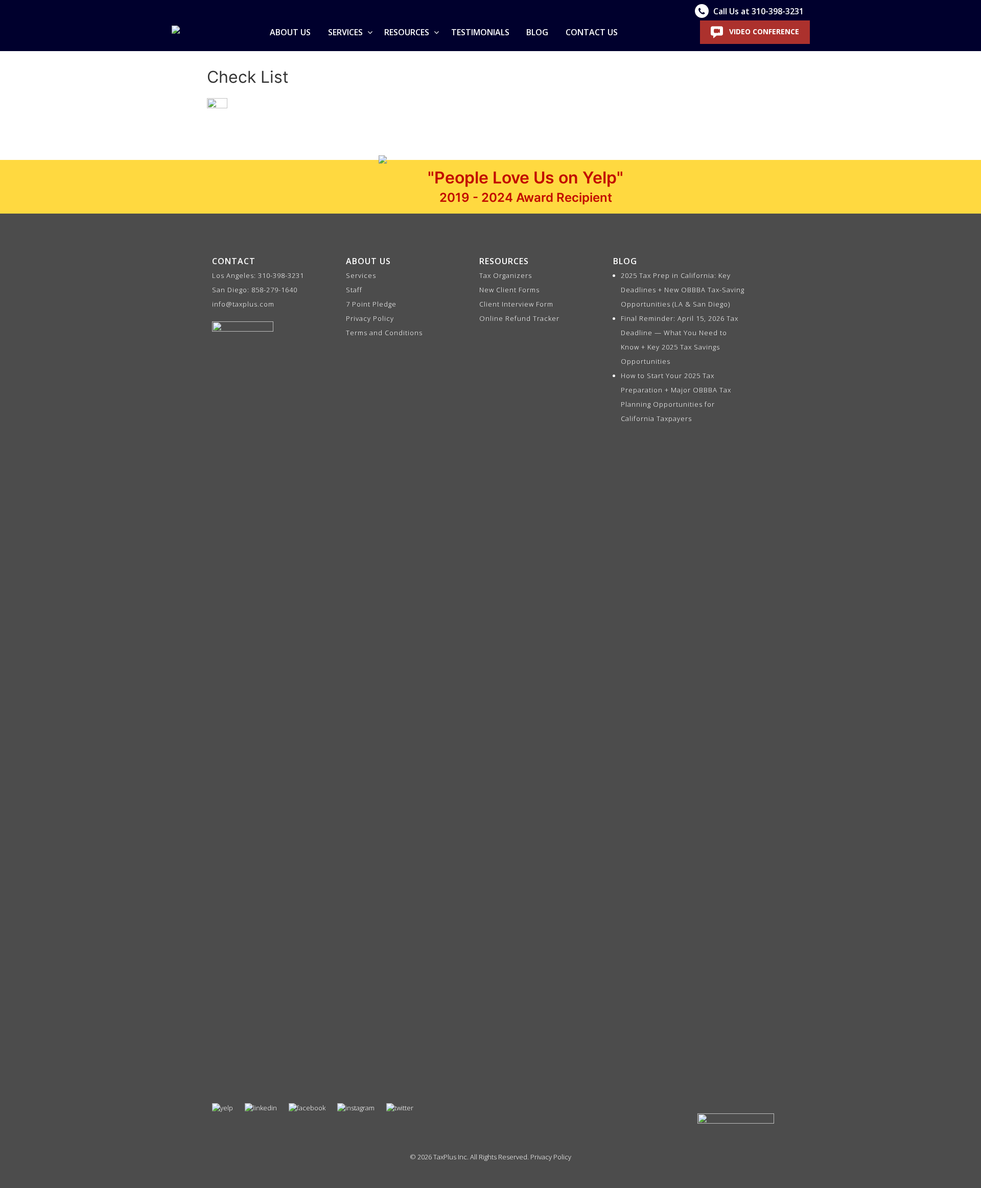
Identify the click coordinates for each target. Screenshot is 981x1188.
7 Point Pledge (371, 304)
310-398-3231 (281, 275)
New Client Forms (509, 289)
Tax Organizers (505, 275)
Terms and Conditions (384, 332)
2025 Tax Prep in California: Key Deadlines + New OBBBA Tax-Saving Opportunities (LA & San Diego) (682, 290)
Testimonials (480, 32)
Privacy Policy (370, 318)
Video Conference (763, 31)
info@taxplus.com (243, 304)
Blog (537, 32)
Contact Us (592, 32)
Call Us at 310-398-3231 (757, 11)
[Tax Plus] (176, 32)
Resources (407, 32)
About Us (290, 32)
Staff (354, 289)
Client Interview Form (516, 304)
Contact (233, 261)
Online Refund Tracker (519, 318)
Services (346, 32)
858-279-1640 (274, 289)
